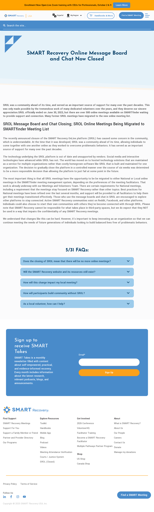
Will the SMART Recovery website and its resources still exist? (59, 272)
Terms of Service (28, 484)
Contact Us (119, 442)
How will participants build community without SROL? (54, 293)
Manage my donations (125, 452)
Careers (118, 437)
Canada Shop (83, 463)
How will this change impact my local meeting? (50, 282)
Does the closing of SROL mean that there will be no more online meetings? (67, 261)
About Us (118, 428)
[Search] (4, 25)
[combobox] (77, 25)
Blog (42, 437)
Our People (119, 433)
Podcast (44, 442)
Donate (117, 447)
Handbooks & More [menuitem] (104, 15)
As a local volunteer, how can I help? (44, 304)
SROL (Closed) (47, 461)
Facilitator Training (86, 433)
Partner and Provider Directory (18, 437)
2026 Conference (85, 423)
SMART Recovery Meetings (16, 423)
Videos (43, 447)
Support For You (11, 428)
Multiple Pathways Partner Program (94, 446)
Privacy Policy (10, 484)
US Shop (81, 459)
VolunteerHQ (83, 428)
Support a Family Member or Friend (20, 433)
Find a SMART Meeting (131, 15)
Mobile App (45, 433)
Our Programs (10, 442)
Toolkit (43, 423)
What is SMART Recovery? (127, 423)
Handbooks (45, 428)
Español (60, 15)
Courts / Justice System (52, 457)
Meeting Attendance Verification (56, 452)
